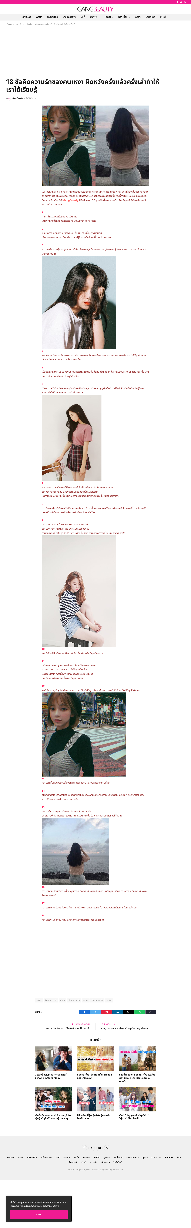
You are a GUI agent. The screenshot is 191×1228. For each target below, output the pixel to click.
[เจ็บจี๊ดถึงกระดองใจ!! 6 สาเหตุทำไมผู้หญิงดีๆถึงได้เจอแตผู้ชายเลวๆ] (53, 1099)
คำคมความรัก (74, 1000)
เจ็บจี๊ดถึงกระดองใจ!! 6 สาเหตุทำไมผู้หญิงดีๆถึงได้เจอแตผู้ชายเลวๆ (53, 1117)
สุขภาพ (93, 17)
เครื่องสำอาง (69, 17)
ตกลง (38, 1214)
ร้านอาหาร (156, 1157)
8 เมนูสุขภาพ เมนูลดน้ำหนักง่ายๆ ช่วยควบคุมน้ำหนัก (124, 1028)
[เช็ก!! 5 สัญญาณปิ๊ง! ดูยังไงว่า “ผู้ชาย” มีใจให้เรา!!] (137, 1099)
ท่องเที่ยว (123, 17)
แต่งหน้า (86, 1157)
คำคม (62, 1000)
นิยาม (85, 1000)
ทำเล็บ (97, 1157)
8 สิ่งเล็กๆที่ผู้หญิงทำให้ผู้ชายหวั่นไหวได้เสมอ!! (93, 1117)
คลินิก (39, 17)
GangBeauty (17, 98)
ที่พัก (179, 1157)
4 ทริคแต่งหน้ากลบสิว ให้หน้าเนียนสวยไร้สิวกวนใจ (67, 1028)
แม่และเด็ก (52, 17)
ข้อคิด (39, 1000)
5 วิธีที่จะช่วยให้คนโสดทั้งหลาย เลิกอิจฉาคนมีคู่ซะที (94, 1076)
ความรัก (93, 1162)
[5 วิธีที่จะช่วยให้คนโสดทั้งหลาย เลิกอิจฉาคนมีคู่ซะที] (95, 1058)
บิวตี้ (83, 17)
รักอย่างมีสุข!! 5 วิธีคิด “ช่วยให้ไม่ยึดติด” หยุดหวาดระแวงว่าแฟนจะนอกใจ (137, 1078)
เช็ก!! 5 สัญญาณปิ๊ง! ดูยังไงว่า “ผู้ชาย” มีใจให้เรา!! (134, 1117)
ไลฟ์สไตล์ (150, 17)
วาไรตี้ (163, 17)
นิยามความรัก (97, 1000)
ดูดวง (138, 17)
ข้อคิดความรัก (51, 1000)
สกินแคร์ (26, 17)
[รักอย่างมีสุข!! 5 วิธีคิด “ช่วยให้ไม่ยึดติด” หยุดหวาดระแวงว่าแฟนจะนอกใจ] (137, 1058)
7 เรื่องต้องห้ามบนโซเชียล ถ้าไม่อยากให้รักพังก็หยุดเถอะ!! (50, 1076)
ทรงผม (66, 1157)
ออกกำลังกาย (132, 1157)
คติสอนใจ (105, 1162)
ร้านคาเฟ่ (73, 1162)
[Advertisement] (95, 53)
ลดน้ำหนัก (118, 1157)
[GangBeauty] (95, 9)
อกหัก (109, 1000)
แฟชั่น (108, 17)
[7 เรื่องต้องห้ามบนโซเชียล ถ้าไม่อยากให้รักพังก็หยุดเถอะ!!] (53, 1058)
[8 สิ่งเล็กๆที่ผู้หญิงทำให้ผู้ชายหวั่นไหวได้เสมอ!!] (95, 1099)
